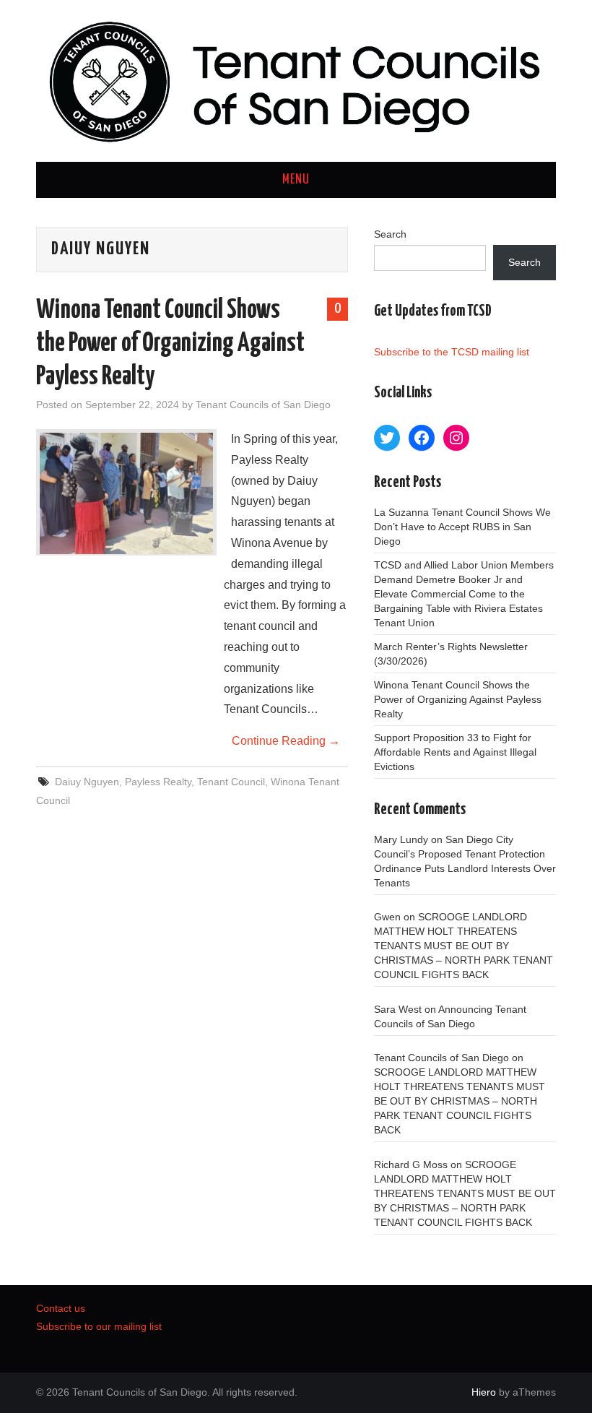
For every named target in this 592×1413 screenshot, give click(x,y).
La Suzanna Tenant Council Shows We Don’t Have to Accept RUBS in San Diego (462, 526)
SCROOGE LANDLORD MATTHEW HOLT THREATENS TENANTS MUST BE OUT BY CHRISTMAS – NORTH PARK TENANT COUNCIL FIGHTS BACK (463, 945)
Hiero (483, 1392)
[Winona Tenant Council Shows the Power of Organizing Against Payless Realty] (126, 493)
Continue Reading (286, 741)
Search (390, 234)
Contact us (60, 1308)
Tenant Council (231, 781)
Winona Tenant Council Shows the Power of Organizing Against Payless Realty (170, 344)
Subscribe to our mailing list (99, 1326)
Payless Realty (158, 781)
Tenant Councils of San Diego (263, 404)
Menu (296, 179)
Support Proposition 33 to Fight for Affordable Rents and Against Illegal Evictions (455, 752)
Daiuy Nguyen (87, 781)
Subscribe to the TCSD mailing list (451, 352)
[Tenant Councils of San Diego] (296, 80)
